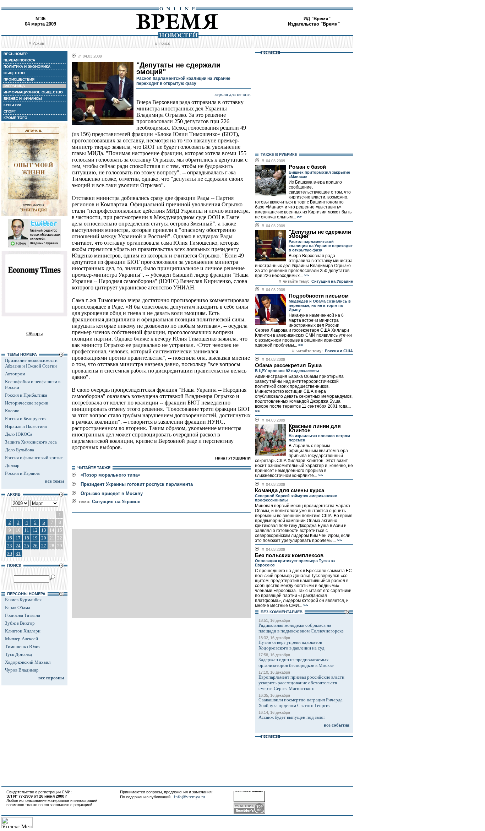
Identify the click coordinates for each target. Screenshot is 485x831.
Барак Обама (17, 607)
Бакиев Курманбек (23, 599)
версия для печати (232, 94)
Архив (38, 43)
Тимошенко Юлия (22, 646)
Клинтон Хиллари (22, 631)
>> (299, 216)
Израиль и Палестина (26, 426)
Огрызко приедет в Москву (112, 493)
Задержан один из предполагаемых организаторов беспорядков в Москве (296, 662)
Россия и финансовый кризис (34, 457)
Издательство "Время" (314, 24)
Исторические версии (26, 403)
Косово (12, 410)
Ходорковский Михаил (27, 662)
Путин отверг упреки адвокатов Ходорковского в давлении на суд (291, 645)
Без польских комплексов (289, 555)
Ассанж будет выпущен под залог (291, 717)
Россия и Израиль (22, 473)
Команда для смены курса (289, 490)
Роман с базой (307, 167)
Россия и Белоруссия (26, 418)
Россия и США (339, 351)
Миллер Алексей (21, 638)
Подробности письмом (319, 296)
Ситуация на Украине (116, 501)
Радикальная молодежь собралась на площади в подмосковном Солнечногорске (301, 628)
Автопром (15, 373)
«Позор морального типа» (110, 475)
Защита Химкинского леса (31, 442)
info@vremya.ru (189, 796)
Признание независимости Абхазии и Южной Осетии (31, 363)
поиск (164, 43)
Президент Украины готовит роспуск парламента (137, 484)
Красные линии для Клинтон (315, 428)
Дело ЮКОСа (18, 434)
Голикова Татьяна (22, 615)
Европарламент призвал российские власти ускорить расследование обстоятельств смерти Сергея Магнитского (301, 682)
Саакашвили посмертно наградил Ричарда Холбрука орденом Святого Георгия (300, 702)
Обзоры (34, 333)
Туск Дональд (18, 654)
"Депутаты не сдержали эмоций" (320, 234)
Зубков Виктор (20, 623)
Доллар (12, 465)
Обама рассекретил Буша (288, 365)
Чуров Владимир (22, 670)
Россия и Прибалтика (26, 395)
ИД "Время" (317, 18)
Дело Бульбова (19, 449)
